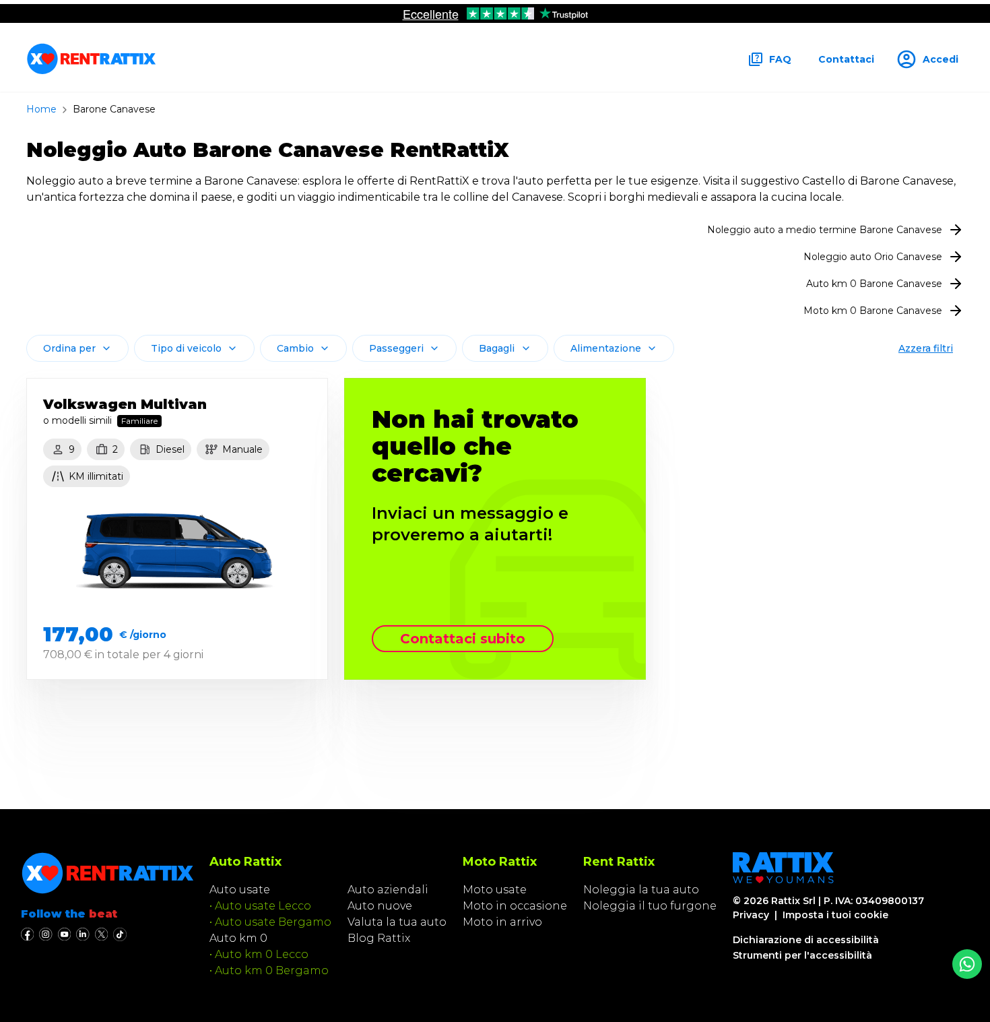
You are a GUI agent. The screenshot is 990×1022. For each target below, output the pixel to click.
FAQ (780, 59)
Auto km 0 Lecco (261, 954)
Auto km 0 (238, 938)
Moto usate (495, 889)
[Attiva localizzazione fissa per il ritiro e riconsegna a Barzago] (967, 964)
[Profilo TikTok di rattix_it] (120, 934)
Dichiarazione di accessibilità (806, 940)
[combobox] (77, 348)
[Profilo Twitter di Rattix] (101, 934)
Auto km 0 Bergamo (272, 970)
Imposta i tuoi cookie (835, 915)
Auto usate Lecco (263, 905)
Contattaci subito (462, 639)
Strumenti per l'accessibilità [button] (802, 955)
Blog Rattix (379, 938)
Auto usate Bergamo (273, 922)
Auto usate (239, 889)
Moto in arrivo (502, 922)
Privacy (751, 915)
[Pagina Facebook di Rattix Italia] (27, 934)
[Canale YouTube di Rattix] (64, 934)
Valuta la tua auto (397, 922)
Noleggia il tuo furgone (650, 905)
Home (41, 109)
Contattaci (846, 59)
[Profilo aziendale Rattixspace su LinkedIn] (82, 934)
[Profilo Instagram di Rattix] (45, 934)
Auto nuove (380, 905)
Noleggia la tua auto (641, 889)
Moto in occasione (515, 905)
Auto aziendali (388, 889)
